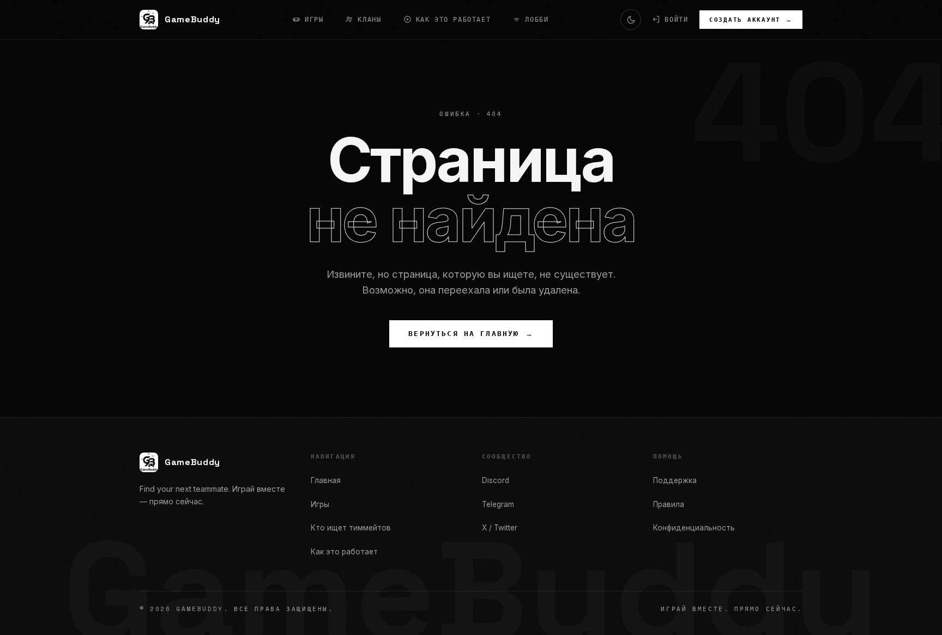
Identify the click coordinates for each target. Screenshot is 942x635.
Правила (668, 504)
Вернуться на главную (470, 333)
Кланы (369, 19)
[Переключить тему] (630, 19)
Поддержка (675, 480)
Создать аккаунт (751, 19)
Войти (676, 19)
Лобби (536, 19)
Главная (326, 480)
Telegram (498, 504)
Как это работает (453, 19)
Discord (495, 480)
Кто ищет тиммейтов (351, 527)
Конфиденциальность (694, 527)
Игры (314, 19)
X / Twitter (499, 527)
